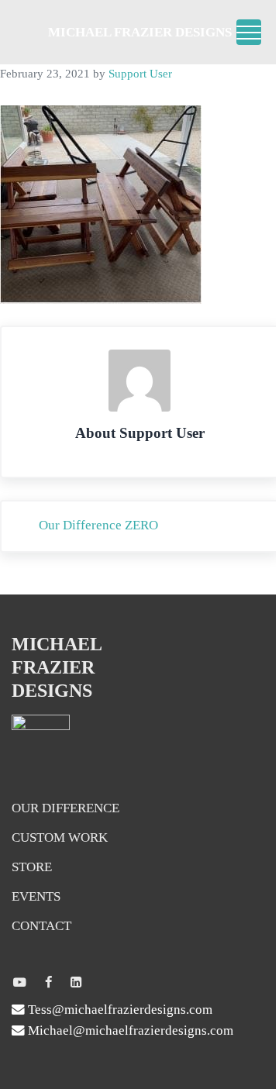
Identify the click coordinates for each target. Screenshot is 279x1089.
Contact (41, 925)
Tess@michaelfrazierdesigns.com (118, 1009)
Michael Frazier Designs (140, 32)
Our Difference (65, 808)
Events (36, 896)
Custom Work (60, 837)
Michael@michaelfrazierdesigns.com (129, 1030)
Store (32, 867)
